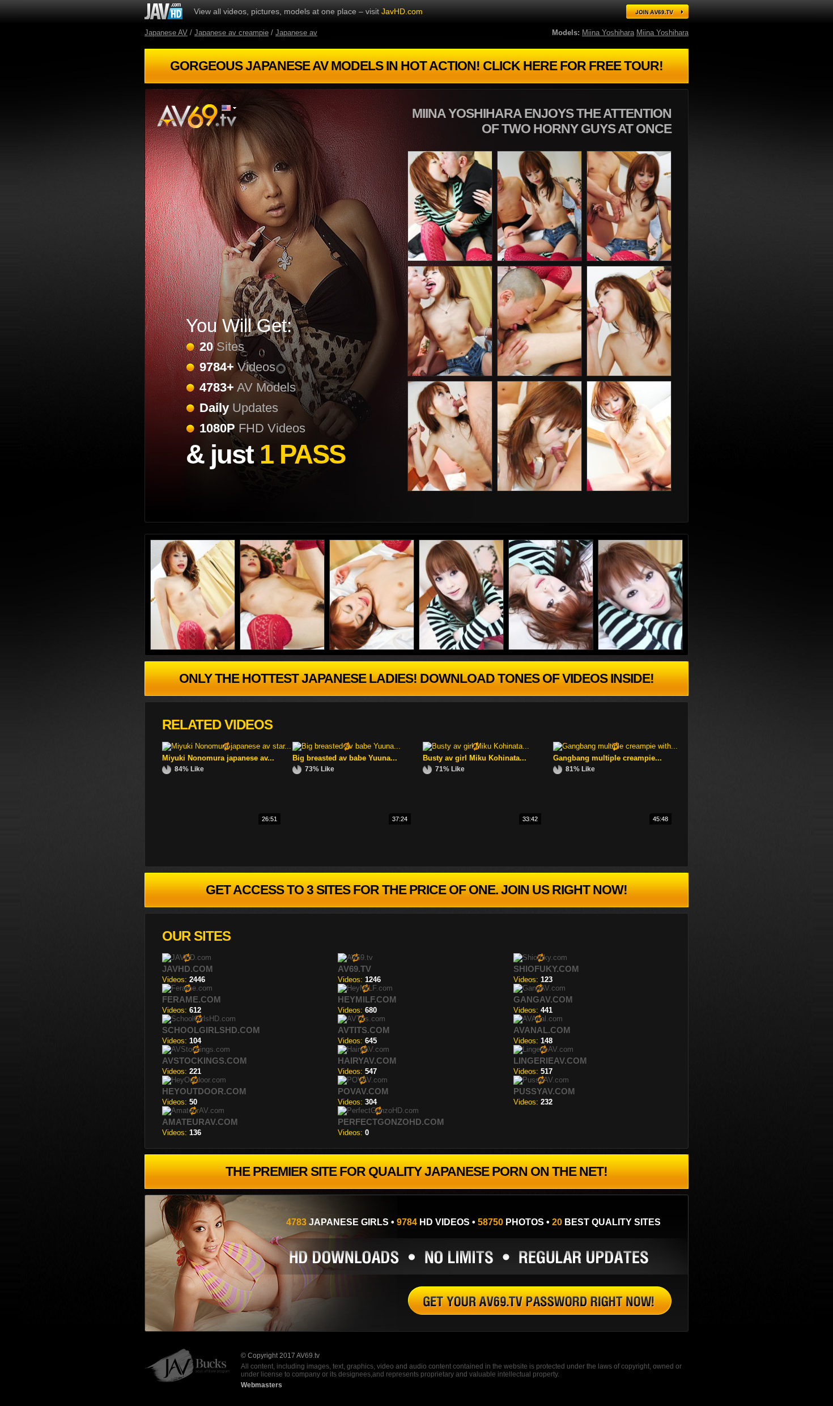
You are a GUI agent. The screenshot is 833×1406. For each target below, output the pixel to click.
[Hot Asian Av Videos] (631, 378)
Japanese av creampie (231, 32)
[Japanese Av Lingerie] (541, 263)
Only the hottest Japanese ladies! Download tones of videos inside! (416, 678)
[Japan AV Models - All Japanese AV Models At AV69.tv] (657, 12)
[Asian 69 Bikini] (452, 493)
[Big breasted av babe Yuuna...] (346, 746)
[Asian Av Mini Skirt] (642, 647)
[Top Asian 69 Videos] (540, 1300)
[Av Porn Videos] (631, 493)
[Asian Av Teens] (631, 263)
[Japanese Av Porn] (195, 647)
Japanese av (296, 32)
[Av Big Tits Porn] (452, 263)
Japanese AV (166, 32)
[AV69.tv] (196, 116)
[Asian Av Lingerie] (541, 378)
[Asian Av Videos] (284, 647)
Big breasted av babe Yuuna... (344, 758)
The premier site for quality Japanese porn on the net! (416, 1171)
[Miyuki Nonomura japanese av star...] (226, 746)
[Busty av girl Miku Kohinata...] (476, 746)
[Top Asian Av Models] (452, 378)
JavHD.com (402, 11)
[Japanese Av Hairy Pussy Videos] (374, 647)
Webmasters (261, 1385)
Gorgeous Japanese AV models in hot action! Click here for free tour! (416, 65)
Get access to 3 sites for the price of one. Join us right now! (416, 889)
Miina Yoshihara (608, 32)
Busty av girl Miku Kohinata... (474, 758)
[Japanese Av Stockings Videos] (163, 11)
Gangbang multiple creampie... (607, 758)
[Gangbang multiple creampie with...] (615, 746)
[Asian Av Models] (541, 493)
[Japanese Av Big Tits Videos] (463, 647)
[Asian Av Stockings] (553, 647)
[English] (229, 108)
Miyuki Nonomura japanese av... (218, 758)
